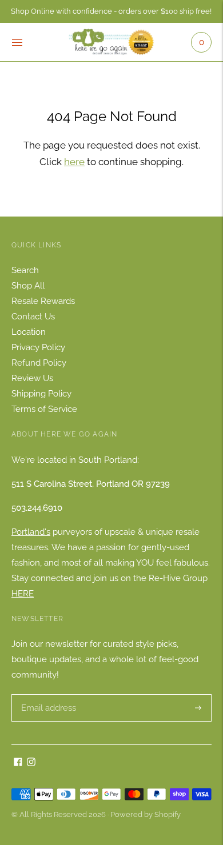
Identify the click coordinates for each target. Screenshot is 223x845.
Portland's (30, 532)
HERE (22, 593)
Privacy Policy (38, 347)
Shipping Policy (41, 394)
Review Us (32, 378)
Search (25, 270)
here (74, 161)
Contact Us (33, 316)
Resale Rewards (43, 301)
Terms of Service (44, 409)
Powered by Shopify (145, 814)
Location (28, 332)
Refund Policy (38, 363)
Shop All (28, 286)
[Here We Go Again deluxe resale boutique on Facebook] (18, 763)
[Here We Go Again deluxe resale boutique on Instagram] (31, 763)
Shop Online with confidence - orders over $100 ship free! (111, 11)
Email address (47, 694)
